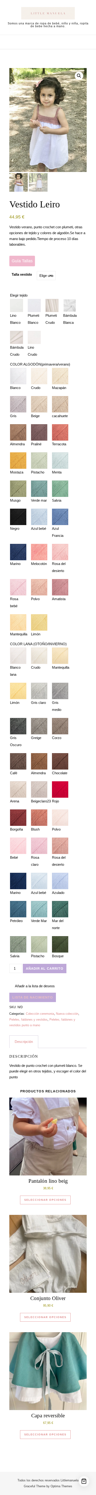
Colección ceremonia (40, 1013)
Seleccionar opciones (45, 1199)
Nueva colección (67, 1013)
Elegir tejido (18, 295)
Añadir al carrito (44, 968)
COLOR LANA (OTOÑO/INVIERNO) (38, 644)
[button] (79, 76)
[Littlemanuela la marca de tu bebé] (48, 14)
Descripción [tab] (24, 1042)
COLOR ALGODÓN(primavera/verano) (40, 364)
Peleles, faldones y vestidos (28, 1019)
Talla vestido (22, 274)
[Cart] (84, 1481)
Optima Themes (61, 1486)
